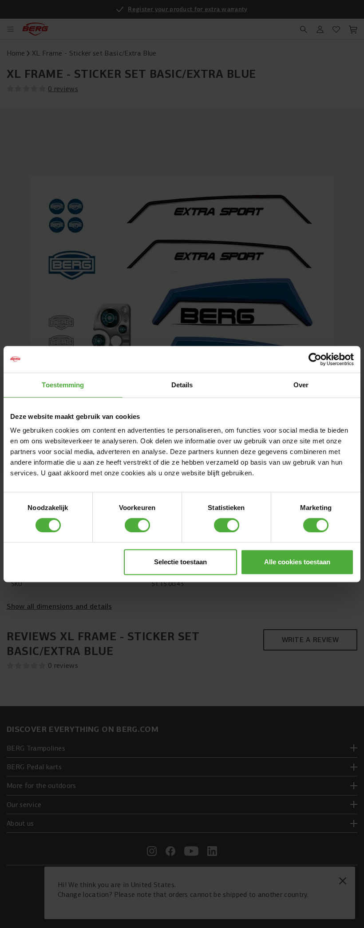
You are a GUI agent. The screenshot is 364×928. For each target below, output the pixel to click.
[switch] (137, 525)
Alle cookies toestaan (297, 562)
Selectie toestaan (180, 562)
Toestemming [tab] (63, 385)
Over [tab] (301, 385)
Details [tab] (182, 385)
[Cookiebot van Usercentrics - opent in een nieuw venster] (315, 359)
